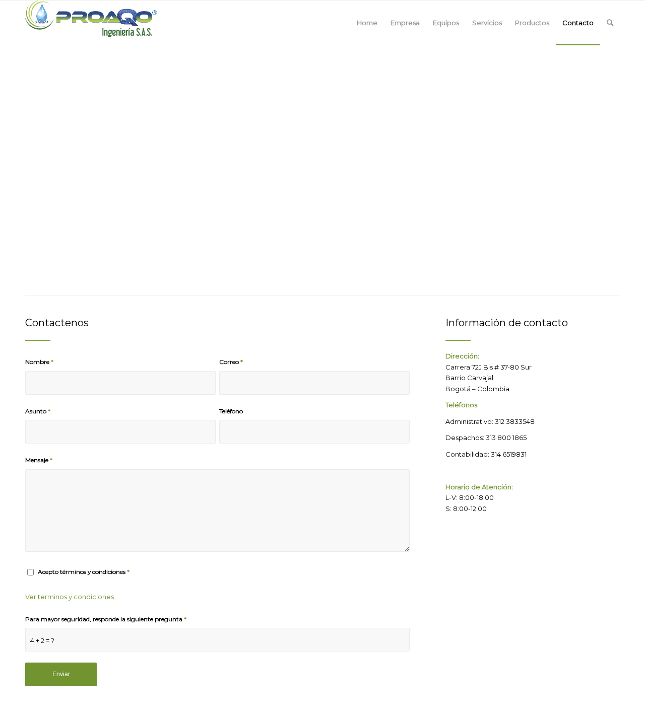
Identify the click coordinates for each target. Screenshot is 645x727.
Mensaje (38, 460)
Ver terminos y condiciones (69, 597)
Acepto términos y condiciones (84, 571)
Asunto (37, 411)
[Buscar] (610, 23)
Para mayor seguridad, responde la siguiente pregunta (105, 619)
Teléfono (231, 411)
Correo (231, 362)
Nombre (39, 362)
